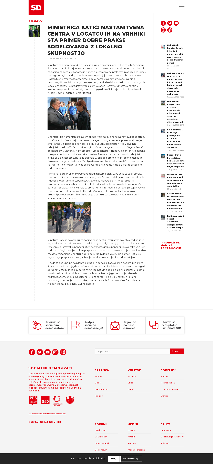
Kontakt (165, 376)
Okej (113, 458)
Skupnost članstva (169, 389)
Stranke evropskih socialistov (55, 414)
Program (99, 396)
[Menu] (181, 6)
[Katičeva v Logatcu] (34, 31)
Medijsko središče (136, 450)
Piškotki (165, 443)
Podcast (132, 443)
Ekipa (130, 383)
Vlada (75, 58)
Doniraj (164, 396)
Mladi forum (100, 430)
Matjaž (131, 389)
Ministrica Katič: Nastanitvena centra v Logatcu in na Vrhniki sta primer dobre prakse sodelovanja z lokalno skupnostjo (96, 40)
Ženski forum (101, 437)
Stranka (98, 376)
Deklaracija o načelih (36, 414)
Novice (69, 58)
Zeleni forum (101, 450)
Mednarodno (101, 389)
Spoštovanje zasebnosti (172, 437)
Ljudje (98, 383)
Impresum (166, 430)
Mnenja (131, 437)
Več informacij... (131, 458)
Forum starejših (102, 443)
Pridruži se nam (168, 383)
